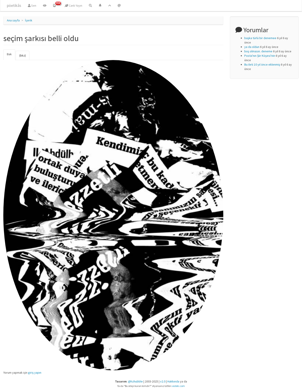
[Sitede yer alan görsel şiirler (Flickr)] (45, 5)
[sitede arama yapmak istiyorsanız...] (90, 5)
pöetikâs (14, 5)
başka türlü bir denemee (260, 38)
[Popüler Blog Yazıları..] (109, 5)
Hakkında (173, 381)
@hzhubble (135, 381)
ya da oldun (251, 47)
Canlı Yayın (75, 6)
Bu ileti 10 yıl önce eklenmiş (262, 64)
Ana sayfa (13, 20)
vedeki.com (178, 386)
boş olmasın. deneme (258, 51)
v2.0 (162, 381)
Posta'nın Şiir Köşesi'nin (259, 56)
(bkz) (22, 55)
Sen (33, 6)
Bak (11, 56)
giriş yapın (34, 373)
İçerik (28, 20)
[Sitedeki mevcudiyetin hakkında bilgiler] (119, 5)
